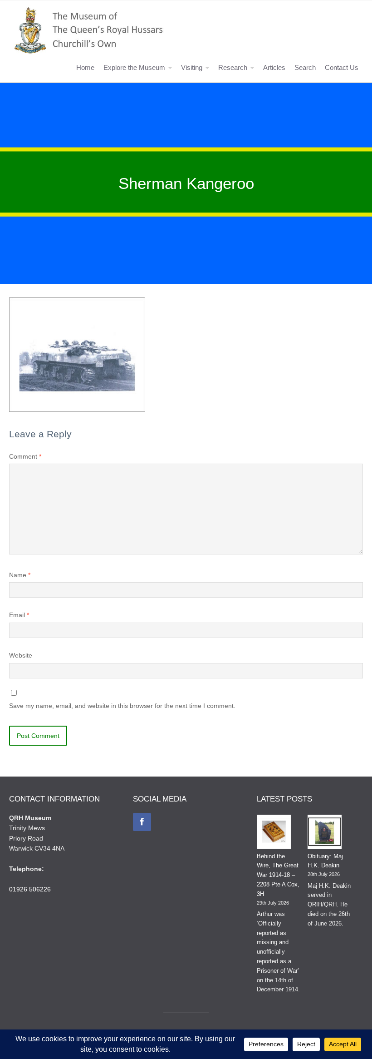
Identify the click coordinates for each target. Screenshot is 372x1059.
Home (85, 67)
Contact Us (341, 67)
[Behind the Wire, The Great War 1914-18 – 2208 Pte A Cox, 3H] (274, 833)
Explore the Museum (134, 67)
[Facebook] (142, 822)
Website (20, 655)
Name (19, 575)
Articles (274, 67)
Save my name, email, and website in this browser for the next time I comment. (122, 705)
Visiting (191, 67)
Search (305, 67)
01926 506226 (30, 889)
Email (19, 615)
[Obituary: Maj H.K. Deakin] (325, 833)
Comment (25, 456)
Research (232, 67)
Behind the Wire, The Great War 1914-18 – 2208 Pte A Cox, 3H (278, 875)
